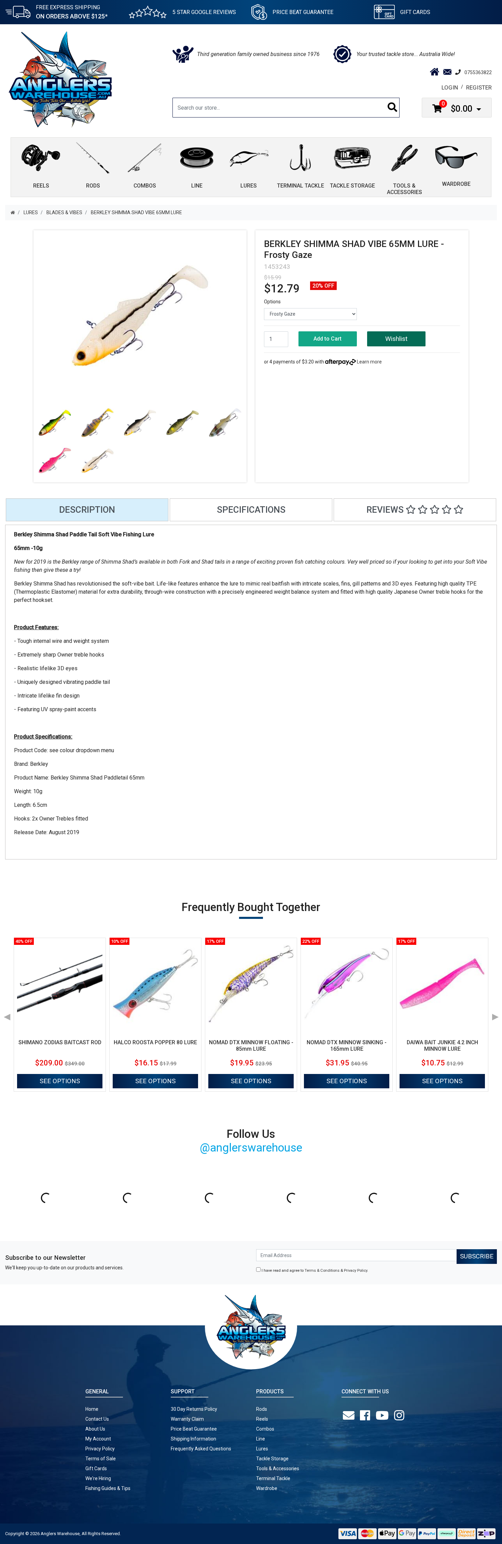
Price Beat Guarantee (194, 1429)
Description (87, 510)
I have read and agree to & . (314, 1270)
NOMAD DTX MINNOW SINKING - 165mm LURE (347, 1045)
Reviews (386, 510)
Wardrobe (266, 1488)
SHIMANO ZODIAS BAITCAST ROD (59, 1042)
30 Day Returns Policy (194, 1409)
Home (91, 1409)
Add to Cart (327, 338)
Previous (6, 1014)
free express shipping (72, 12)
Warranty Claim (187, 1419)
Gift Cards (415, 12)
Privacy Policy (355, 1270)
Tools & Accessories (277, 1468)
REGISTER (479, 87)
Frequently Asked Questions (201, 1448)
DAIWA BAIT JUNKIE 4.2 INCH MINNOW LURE (442, 1045)
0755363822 (478, 72)
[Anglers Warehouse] (60, 79)
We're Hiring (98, 1478)
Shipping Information (193, 1439)
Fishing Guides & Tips (107, 1488)
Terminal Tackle (273, 1478)
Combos (265, 1429)
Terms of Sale (100, 1458)
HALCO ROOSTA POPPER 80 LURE (155, 1042)
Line (260, 1439)
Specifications (251, 510)
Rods (261, 1409)
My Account (98, 1439)
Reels (262, 1419)
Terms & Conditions (322, 1270)
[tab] (87, 510)
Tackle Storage (272, 1458)
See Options (60, 1081)
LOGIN (450, 87)
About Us (95, 1429)
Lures (262, 1448)
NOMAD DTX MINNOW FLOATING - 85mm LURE (251, 1045)
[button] (396, 339)
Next (495, 1014)
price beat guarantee (303, 12)
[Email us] (350, 1415)
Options (272, 301)
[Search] (393, 108)
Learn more (369, 361)
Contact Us (97, 1419)
